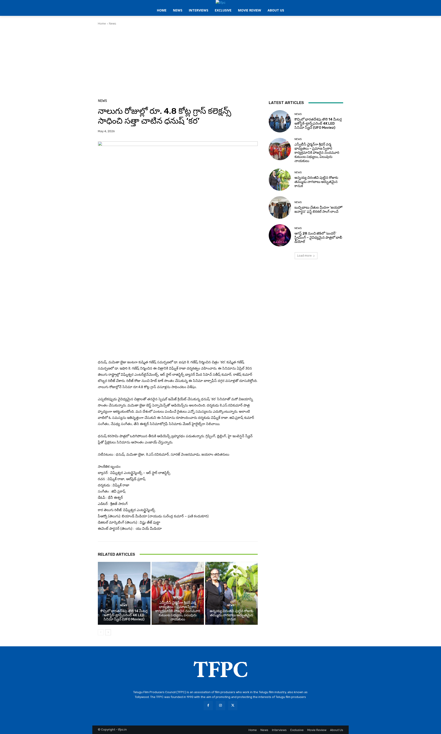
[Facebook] (208, 705)
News (112, 23)
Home (102, 23)
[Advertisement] (220, 60)
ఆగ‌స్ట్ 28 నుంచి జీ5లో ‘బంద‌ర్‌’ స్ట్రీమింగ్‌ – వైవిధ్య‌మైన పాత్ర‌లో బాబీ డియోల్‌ (318, 237)
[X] (232, 705)
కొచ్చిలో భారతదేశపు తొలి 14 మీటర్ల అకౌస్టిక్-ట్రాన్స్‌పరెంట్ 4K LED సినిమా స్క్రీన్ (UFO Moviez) (124, 615)
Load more (304, 256)
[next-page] (108, 632)
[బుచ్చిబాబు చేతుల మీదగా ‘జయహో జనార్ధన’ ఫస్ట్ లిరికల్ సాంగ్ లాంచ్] (280, 207)
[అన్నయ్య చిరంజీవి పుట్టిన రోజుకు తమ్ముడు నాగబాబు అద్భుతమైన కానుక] (231, 593)
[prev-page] (101, 632)
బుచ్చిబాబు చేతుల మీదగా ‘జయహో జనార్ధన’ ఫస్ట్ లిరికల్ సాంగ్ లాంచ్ (318, 209)
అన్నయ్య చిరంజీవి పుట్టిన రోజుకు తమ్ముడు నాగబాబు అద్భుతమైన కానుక (231, 615)
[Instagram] (220, 705)
